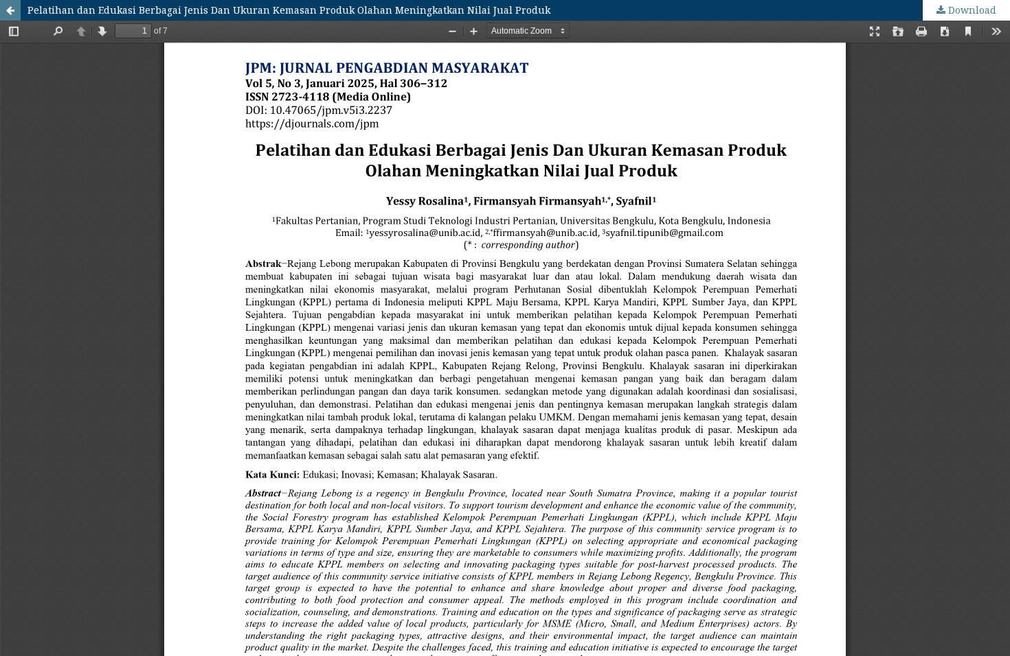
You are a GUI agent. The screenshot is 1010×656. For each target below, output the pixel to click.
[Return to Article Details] (10, 10)
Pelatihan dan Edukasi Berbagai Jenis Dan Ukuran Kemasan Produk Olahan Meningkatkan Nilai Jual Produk (288, 9)
